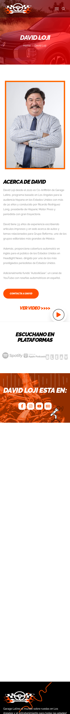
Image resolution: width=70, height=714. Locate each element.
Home (27, 45)
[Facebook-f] (22, 406)
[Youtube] (39, 406)
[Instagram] (30, 406)
